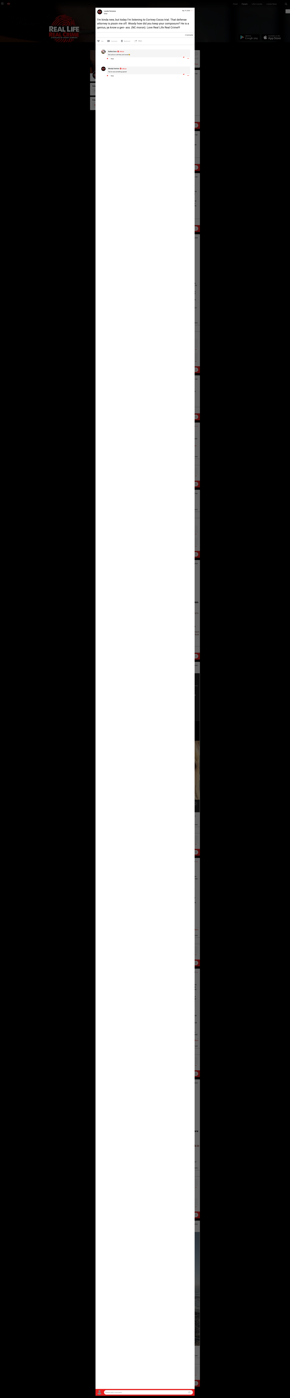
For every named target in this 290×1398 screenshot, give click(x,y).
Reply (112, 59)
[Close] (191, 10)
